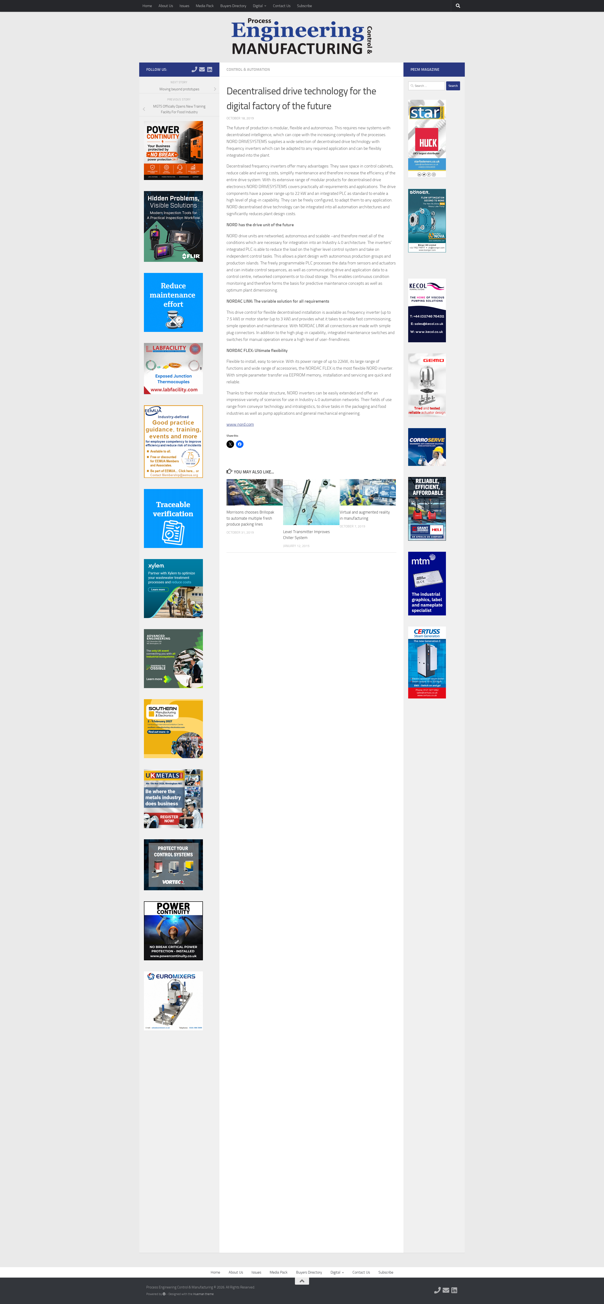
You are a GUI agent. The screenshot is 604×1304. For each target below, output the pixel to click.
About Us (166, 6)
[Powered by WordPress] (164, 1294)
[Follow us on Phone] (194, 69)
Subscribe (304, 6)
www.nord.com (240, 424)
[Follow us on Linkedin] (209, 69)
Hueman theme (203, 1294)
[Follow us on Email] (202, 69)
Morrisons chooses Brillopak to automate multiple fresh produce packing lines (250, 518)
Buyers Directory (233, 6)
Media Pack (205, 6)
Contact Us (281, 6)
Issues (184, 6)
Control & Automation (248, 69)
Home (147, 6)
